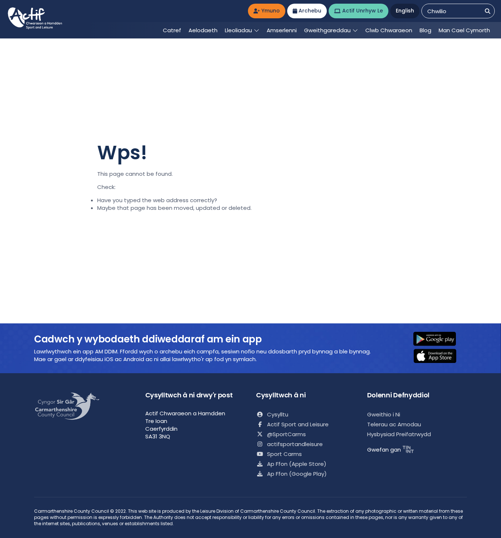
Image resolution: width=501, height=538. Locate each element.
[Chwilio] (488, 11)
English (405, 10)
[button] (439, 339)
